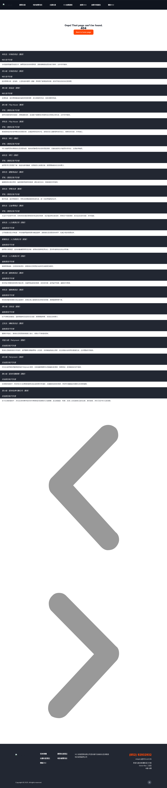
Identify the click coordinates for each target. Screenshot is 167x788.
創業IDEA (83, 5)
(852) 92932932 (140, 754)
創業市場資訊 (96, 5)
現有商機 (43, 754)
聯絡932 (43, 763)
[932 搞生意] (7, 5)
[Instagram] (149, 782)
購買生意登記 (62, 754)
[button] (83, 488)
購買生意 (22, 5)
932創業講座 (67, 5)
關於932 (111, 5)
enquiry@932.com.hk (144, 759)
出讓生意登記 (45, 758)
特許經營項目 (37, 5)
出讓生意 (53, 5)
